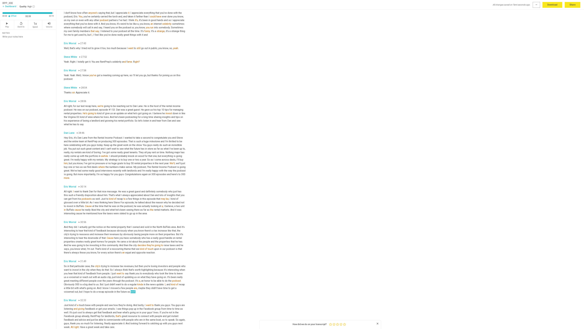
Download (552, 5)
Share (572, 5)
